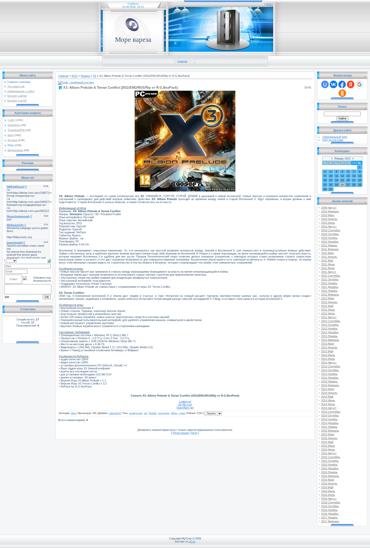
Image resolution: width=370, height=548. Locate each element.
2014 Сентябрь (330, 411)
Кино (11, 135)
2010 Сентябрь (330, 230)
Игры (11, 145)
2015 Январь (329, 426)
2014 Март (328, 389)
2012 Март (328, 298)
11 (336, 175)
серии (182, 413)
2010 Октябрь (330, 234)
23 (324, 184)
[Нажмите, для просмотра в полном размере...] (185, 190)
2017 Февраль (330, 521)
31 (330, 189)
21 (353, 180)
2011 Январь (329, 245)
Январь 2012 (342, 158)
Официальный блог (334, 136)
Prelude (153, 413)
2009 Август (329, 207)
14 (353, 175)
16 (324, 180)
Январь (85, 75)
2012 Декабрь (330, 332)
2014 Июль (328, 404)
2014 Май (327, 396)
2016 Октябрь (330, 506)
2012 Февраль (330, 294)
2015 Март (328, 434)
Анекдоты (14, 124)
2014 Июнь (328, 400)
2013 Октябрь (330, 370)
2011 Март (327, 252)
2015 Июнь (328, 445)
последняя (163, 413)
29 (359, 184)
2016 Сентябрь (330, 502)
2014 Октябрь (330, 415)
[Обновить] (49, 260)
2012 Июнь (328, 309)
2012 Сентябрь (330, 321)
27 (348, 184)
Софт (11, 119)
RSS (268, 4)
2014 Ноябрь (329, 419)
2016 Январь (329, 472)
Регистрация (181, 432)
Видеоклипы (15, 150)
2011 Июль (328, 268)
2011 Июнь (328, 264)
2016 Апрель (329, 483)
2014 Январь (329, 381)
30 (324, 189)
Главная (182, 61)
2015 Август (329, 453)
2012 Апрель (329, 302)
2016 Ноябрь (329, 509)
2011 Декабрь (329, 286)
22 (359, 180)
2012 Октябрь (330, 324)
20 (348, 180)
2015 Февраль (330, 430)
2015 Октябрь (330, 460)
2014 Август (329, 407)
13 (348, 175)
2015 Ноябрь (329, 464)
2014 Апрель (329, 392)
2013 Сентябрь (330, 366)
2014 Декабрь (330, 423)
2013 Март (328, 343)
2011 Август (328, 271)
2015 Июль (328, 449)
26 (94, 75)
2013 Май (327, 351)
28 (353, 184)
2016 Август (329, 498)
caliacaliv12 (115, 413)
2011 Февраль (330, 249)
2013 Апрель (329, 347)
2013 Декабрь (330, 377)
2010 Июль (328, 222)
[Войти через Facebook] (342, 84)
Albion (174, 413)
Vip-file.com (185, 404)
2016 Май (327, 487)
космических (135, 413)
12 (342, 175)
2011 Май (327, 260)
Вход (194, 432)
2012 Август (329, 317)
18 (336, 180)
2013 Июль (328, 358)
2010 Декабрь (330, 241)
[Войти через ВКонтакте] (333, 84)
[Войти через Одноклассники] (342, 93)
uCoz (192, 541)
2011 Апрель (329, 256)
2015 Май (327, 441)
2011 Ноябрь (329, 283)
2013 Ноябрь (329, 373)
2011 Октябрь (330, 279)
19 (342, 180)
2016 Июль (328, 494)
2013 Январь (329, 336)
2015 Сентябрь (330, 457)
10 (330, 175)
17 (330, 180)
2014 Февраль (330, 385)
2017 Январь (329, 517)
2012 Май (327, 305)
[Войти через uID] (325, 84)
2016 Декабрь (330, 513)
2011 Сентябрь (330, 275)
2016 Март (328, 479)
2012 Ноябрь (329, 328)
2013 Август (329, 362)
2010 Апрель (329, 218)
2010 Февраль (330, 211)
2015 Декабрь (330, 468)
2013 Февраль (330, 339)
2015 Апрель (329, 438)
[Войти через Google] (359, 84)
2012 (74, 75)
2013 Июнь (328, 355)
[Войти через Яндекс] (350, 84)
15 (359, 175)
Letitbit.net (185, 401)
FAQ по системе (332, 139)
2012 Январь (329, 290)
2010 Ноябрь (329, 237)
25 (336, 184)
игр (145, 413)
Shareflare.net (185, 407)
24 (330, 184)
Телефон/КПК (16, 130)
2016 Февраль (330, 475)
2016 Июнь (328, 491)
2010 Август (329, 226)
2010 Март (328, 215)
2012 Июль (328, 313)
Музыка (12, 140)
